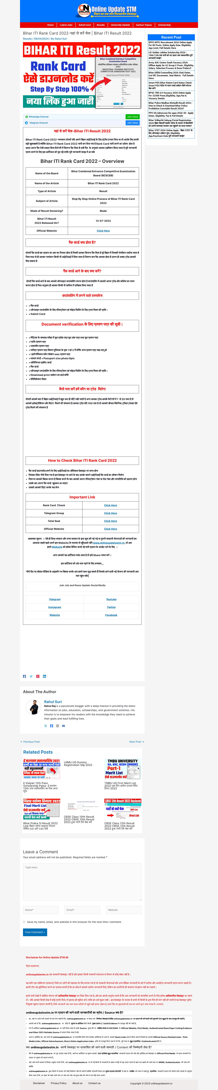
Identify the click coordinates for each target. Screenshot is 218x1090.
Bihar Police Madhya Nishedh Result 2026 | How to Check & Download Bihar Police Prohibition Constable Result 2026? (170, 106)
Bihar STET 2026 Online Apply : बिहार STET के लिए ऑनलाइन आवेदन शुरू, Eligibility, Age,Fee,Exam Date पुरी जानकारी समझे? (170, 133)
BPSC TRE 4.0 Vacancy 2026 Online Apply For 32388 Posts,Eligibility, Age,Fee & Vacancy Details (170, 96)
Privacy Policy (58, 1083)
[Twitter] (31, 676)
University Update (120, 25)
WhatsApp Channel (38, 116)
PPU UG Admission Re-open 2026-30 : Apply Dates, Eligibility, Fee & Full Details (171, 114)
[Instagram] (57, 725)
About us (77, 1083)
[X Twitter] (45, 725)
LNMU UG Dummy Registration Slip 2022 (78, 764)
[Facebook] (24, 676)
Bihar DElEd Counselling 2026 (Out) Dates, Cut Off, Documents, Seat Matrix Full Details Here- (171, 75)
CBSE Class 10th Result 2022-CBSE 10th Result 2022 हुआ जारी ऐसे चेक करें (79, 819)
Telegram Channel (38, 122)
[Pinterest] (37, 676)
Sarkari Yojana (144, 25)
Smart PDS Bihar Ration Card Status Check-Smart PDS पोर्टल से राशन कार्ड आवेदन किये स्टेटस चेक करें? (170, 85)
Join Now (132, 116)
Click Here (103, 230)
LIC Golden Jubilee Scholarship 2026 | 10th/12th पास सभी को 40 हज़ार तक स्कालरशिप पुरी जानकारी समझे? (170, 55)
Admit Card (85, 25)
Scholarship (164, 25)
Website (57, 547)
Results (101, 25)
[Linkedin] (44, 676)
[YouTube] (63, 725)
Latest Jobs (66, 25)
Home (50, 25)
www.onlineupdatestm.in (109, 542)
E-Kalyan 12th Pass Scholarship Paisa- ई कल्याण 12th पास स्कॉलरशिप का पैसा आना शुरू (40, 787)
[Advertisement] (82, 434)
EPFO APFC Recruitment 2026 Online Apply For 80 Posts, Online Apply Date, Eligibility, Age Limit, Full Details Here (170, 45)
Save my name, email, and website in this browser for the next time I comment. (74, 921)
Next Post (136, 741)
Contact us (94, 1083)
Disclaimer (39, 1083)
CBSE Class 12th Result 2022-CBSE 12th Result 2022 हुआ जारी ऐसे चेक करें (119, 826)
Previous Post (30, 741)
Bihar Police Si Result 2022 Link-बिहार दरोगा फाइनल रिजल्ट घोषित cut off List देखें (40, 826)
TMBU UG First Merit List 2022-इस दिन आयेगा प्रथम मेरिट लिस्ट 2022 (121, 785)
